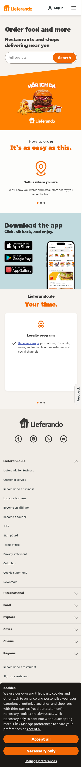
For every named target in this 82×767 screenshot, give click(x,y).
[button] (17, 7)
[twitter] (48, 442)
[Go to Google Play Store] (18, 258)
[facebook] (18, 442)
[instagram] (33, 442)
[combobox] (28, 57)
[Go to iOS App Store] (18, 245)
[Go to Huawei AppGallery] (18, 269)
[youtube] (64, 442)
